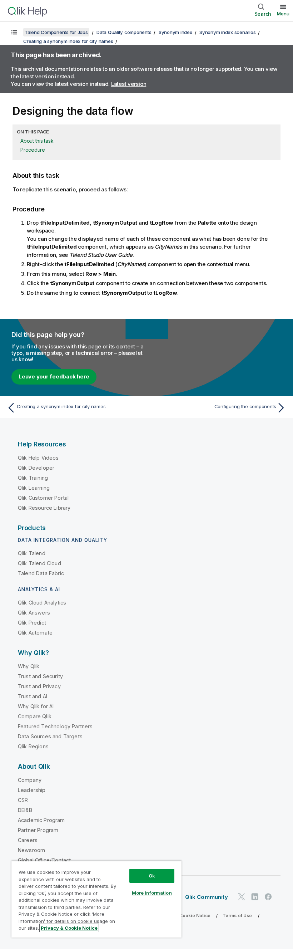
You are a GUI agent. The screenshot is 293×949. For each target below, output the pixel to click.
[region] (96, 899)
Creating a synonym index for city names (68, 41)
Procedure (32, 150)
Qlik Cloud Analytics (42, 603)
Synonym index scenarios (227, 32)
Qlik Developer (36, 468)
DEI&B (25, 810)
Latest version (128, 83)
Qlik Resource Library (44, 508)
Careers (28, 840)
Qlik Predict (32, 623)
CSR (23, 800)
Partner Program (38, 830)
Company (29, 780)
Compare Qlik (34, 716)
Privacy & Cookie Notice (184, 915)
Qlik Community (206, 897)
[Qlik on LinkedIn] (254, 896)
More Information (152, 893)
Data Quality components (123, 32)
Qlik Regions (33, 746)
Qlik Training (33, 478)
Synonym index (175, 32)
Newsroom (31, 850)
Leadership (32, 790)
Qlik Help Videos (38, 458)
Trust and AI (32, 696)
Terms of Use (237, 915)
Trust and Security (40, 676)
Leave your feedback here (54, 376)
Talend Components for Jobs (56, 32)
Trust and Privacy (39, 686)
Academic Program (41, 820)
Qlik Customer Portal (43, 498)
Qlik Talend (31, 553)
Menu (283, 13)
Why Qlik (28, 666)
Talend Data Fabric (41, 573)
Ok (152, 876)
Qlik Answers (34, 613)
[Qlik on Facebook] (268, 896)
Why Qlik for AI (36, 706)
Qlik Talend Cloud (39, 563)
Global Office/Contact (44, 860)
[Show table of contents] (14, 32)
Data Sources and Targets (50, 736)
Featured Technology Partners (55, 726)
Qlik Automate (35, 633)
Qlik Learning (34, 488)
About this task (36, 141)
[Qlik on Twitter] (241, 896)
